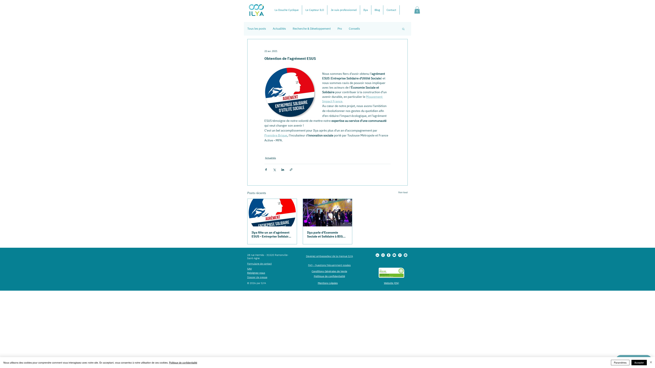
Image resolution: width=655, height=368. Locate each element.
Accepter (639, 362)
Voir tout (403, 192)
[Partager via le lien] (291, 169)
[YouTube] (394, 255)
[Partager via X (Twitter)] (274, 169)
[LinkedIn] (377, 255)
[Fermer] (651, 362)
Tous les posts (256, 28)
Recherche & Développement (312, 28)
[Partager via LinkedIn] (282, 169)
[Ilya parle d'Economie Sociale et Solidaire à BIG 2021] (327, 212)
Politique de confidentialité (183, 362)
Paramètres (620, 362)
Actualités (279, 28)
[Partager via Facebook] (266, 169)
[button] (417, 10)
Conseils (354, 28)
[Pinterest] (400, 255)
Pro (340, 28)
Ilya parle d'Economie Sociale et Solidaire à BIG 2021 (325, 234)
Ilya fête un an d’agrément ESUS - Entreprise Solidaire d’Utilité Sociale (271, 234)
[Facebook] (388, 255)
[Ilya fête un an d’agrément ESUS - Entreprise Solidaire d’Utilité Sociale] (272, 212)
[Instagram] (383, 255)
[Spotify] (405, 255)
